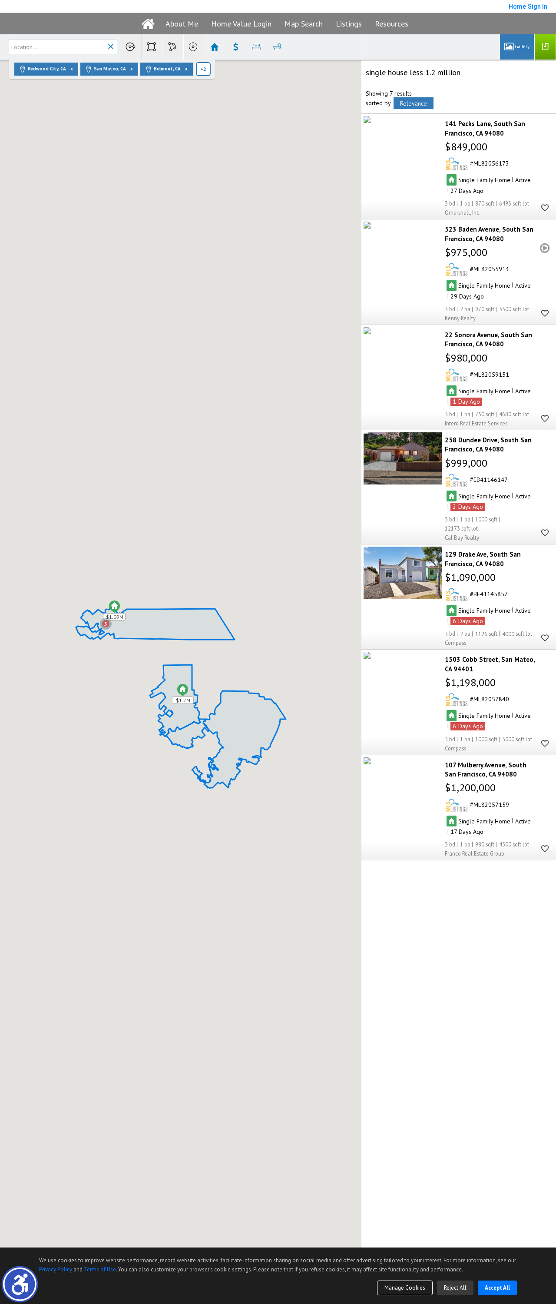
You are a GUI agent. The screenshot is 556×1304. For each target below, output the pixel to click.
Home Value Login (241, 24)
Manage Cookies (404, 1287)
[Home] (148, 24)
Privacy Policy (55, 1269)
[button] (19, 1284)
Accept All (497, 1287)
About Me (181, 24)
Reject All (455, 1287)
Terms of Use (100, 1269)
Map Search (304, 24)
